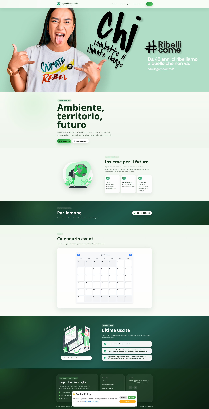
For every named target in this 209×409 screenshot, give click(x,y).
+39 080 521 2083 (143, 213)
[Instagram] (135, 387)
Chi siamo (114, 4)
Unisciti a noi (65, 141)
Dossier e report (125, 4)
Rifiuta (123, 397)
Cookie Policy (149, 406)
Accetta (131, 397)
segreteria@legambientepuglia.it (71, 395)
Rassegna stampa (138, 4)
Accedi (149, 4)
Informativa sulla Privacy (91, 401)
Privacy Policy (140, 406)
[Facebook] (131, 387)
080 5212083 (65, 398)
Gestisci (127, 401)
